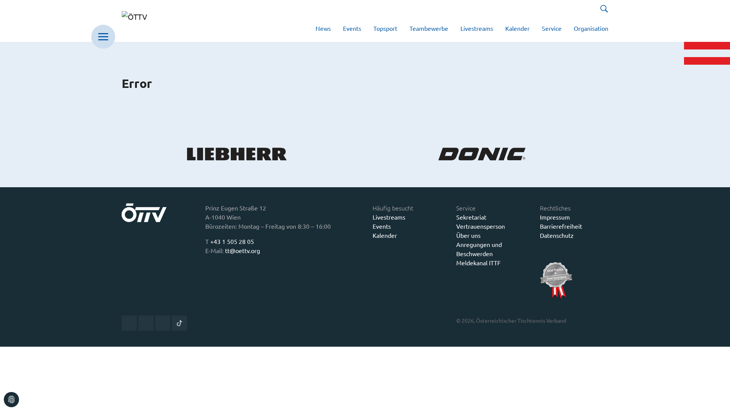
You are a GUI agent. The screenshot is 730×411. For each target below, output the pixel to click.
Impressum (555, 217)
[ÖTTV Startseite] (145, 21)
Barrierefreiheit (561, 226)
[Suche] (604, 9)
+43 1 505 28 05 (232, 241)
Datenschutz (557, 235)
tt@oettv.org (242, 250)
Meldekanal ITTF (478, 262)
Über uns (468, 235)
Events (382, 226)
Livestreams (389, 217)
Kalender (385, 235)
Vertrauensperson (480, 226)
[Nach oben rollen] (718, 399)
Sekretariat (471, 217)
